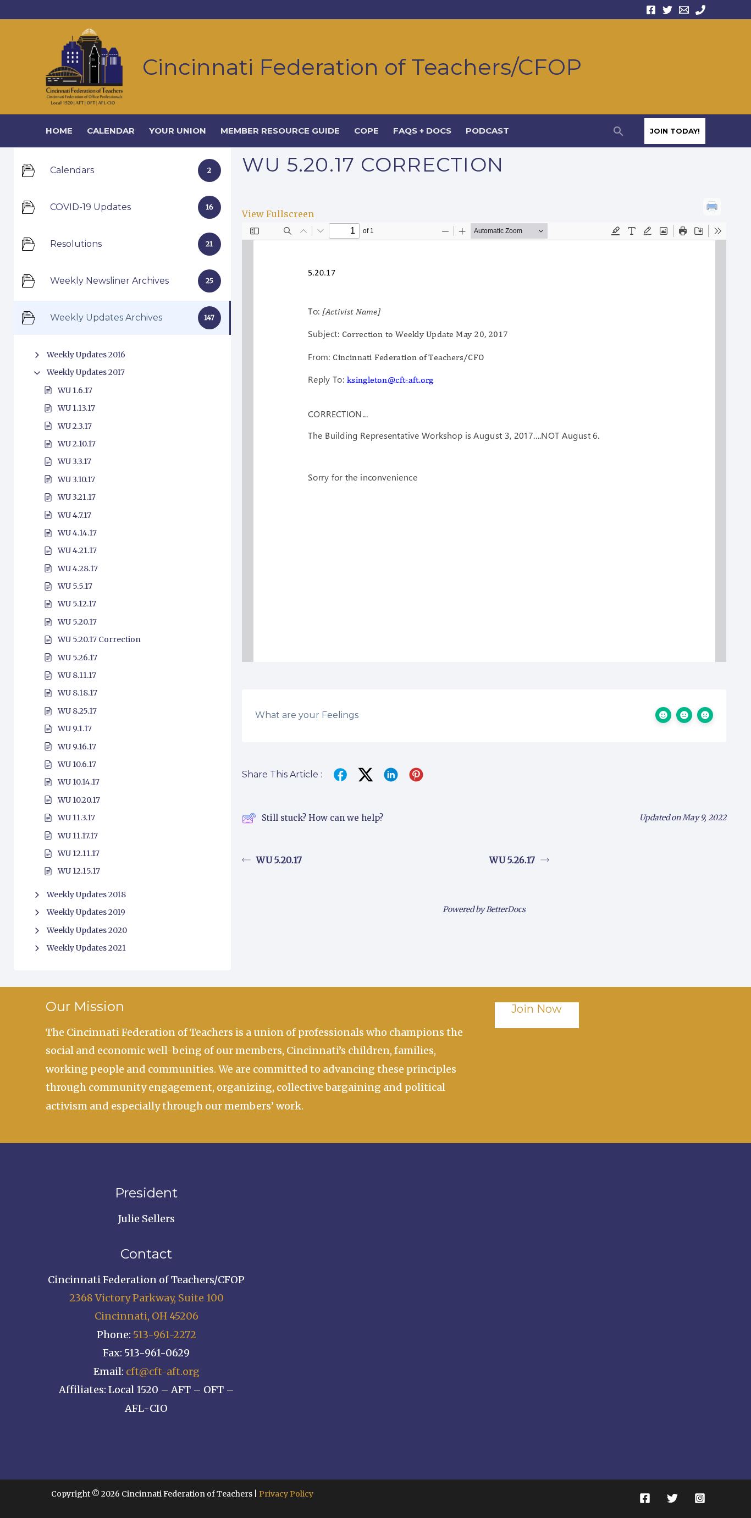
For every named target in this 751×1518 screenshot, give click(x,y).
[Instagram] (699, 1498)
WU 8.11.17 (77, 675)
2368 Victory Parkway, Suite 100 (146, 1297)
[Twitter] (667, 10)
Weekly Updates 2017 (86, 372)
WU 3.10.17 (76, 479)
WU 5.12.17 (77, 604)
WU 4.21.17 (77, 550)
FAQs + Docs (422, 130)
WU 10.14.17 (79, 782)
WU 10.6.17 (77, 764)
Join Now (536, 1008)
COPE (366, 130)
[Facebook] (651, 10)
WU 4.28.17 (78, 568)
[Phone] (700, 10)
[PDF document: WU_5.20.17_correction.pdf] (484, 442)
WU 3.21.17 (77, 497)
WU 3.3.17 (74, 461)
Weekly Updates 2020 (87, 930)
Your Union (177, 130)
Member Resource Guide (280, 130)
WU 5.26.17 (77, 658)
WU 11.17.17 (78, 836)
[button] (618, 131)
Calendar (111, 130)
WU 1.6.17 (75, 390)
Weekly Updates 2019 (86, 912)
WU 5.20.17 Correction (99, 639)
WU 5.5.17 (75, 586)
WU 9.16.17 (77, 747)
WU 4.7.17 (74, 515)
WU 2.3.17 (75, 426)
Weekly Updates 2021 (86, 948)
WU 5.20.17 (77, 622)
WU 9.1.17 (75, 728)
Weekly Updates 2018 (86, 894)
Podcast (487, 130)
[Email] (684, 10)
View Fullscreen (278, 213)
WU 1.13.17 (76, 408)
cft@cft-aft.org (163, 1371)
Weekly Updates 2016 (86, 355)
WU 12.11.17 (79, 853)
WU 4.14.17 (77, 533)
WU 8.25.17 (77, 711)
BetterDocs (506, 909)
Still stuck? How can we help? (322, 818)
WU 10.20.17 (79, 800)
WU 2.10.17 (77, 444)
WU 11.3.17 (76, 818)
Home (59, 130)
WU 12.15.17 (79, 871)
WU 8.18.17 (77, 693)
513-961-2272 (164, 1334)
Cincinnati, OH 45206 (146, 1316)
